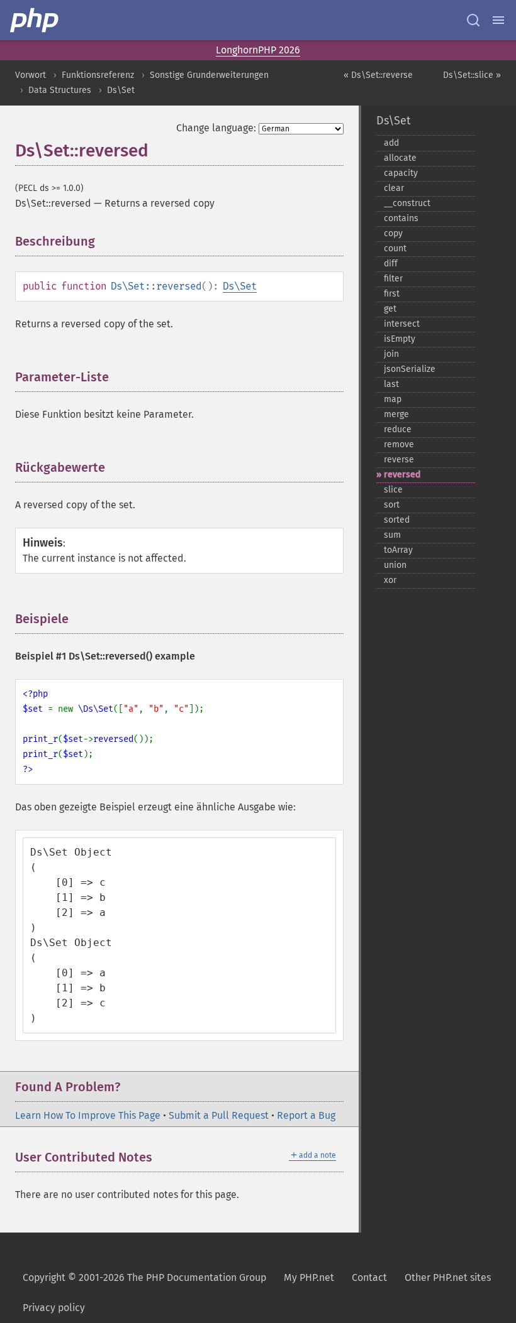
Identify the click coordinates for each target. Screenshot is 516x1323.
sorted (397, 519)
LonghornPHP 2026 (258, 50)
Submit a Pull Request (219, 1115)
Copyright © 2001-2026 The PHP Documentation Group (144, 1277)
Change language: (216, 128)
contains (401, 218)
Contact (369, 1277)
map (392, 399)
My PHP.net (309, 1277)
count (395, 248)
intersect (402, 323)
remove (399, 444)
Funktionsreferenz (98, 75)
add (391, 143)
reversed (402, 474)
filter (393, 278)
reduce (398, 429)
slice (393, 489)
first (392, 293)
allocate (400, 158)
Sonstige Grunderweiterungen (209, 75)
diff (391, 263)
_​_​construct (407, 203)
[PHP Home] (35, 20)
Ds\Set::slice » (472, 75)
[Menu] (498, 20)
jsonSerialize (409, 369)
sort (392, 504)
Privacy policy (54, 1308)
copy (393, 233)
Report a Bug (306, 1115)
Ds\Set (121, 90)
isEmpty (399, 339)
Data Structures (59, 90)
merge (396, 414)
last (391, 384)
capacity (401, 173)
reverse (399, 459)
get (390, 308)
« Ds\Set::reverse (378, 75)
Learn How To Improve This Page (87, 1115)
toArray (398, 550)
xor (390, 580)
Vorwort (30, 75)
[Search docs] (473, 20)
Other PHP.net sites (448, 1277)
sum (392, 535)
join (391, 354)
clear (394, 188)
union (395, 565)
